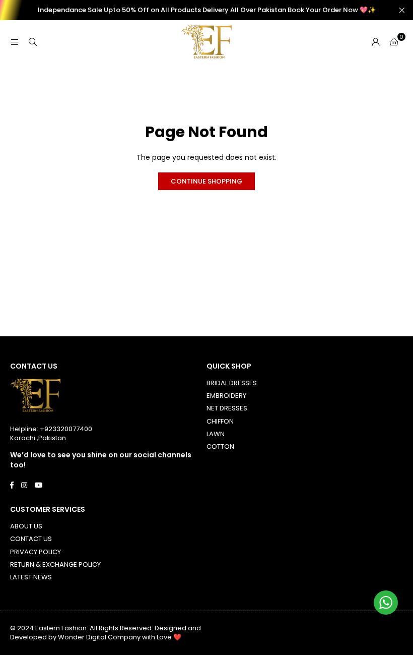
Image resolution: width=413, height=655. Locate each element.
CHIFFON (220, 421)
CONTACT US (31, 539)
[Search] (33, 42)
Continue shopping (206, 181)
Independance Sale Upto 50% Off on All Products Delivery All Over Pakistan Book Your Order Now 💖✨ (207, 10)
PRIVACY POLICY (35, 552)
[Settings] (376, 42)
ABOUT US (26, 526)
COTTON (220, 446)
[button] (394, 42)
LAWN (215, 434)
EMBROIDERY (226, 395)
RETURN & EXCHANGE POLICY (55, 564)
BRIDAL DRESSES (231, 383)
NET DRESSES (226, 408)
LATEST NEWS (31, 577)
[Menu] (15, 42)
